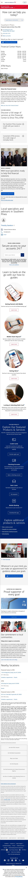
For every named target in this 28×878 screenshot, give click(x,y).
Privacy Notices (18, 876)
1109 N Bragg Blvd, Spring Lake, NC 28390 (11, 672)
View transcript (6, 559)
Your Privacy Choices (13, 849)
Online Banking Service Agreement (8, 783)
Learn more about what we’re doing (9, 659)
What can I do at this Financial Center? (9, 105)
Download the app (14, 512)
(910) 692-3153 (6, 33)
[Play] (14, 550)
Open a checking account (14, 475)
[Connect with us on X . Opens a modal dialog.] (19, 860)
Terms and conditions (14, 264)
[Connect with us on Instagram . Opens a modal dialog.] (8, 860)
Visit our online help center (7, 200)
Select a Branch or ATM (7, 7)
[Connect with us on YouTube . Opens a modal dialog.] (23, 860)
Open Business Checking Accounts (9, 531)
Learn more (14, 310)
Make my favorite (7, 35)
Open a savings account (7, 527)
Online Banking (5, 533)
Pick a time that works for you (15, 576)
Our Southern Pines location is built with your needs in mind (14, 124)
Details (15, 677)
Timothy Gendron (7, 225)
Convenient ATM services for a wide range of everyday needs (14, 136)
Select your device (10, 255)
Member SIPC (7, 799)
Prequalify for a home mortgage (9, 529)
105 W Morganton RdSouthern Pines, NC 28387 (9, 30)
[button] (2, 2)
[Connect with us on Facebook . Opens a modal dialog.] (5, 860)
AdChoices (3, 849)
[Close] (26, 867)
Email (5, 234)
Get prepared (14, 494)
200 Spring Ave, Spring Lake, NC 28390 (10, 683)
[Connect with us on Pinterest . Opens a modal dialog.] (16, 860)
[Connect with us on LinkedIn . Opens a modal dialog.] (12, 860)
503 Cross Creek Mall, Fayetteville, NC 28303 (11, 694)
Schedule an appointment (8, 42)
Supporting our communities (12, 20)
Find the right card (14, 454)
